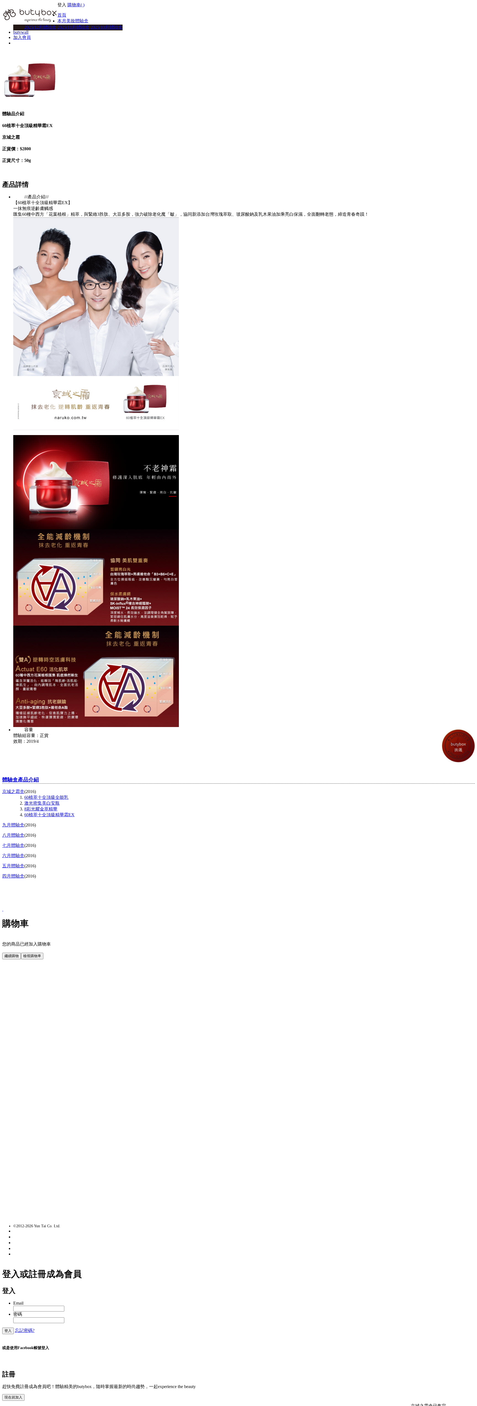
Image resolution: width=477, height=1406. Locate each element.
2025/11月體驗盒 (73, 27)
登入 (8, 1331)
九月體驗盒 (13, 825)
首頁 (61, 15)
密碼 (17, 1314)
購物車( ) (75, 4)
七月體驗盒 (13, 845)
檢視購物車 (32, 956)
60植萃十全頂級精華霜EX (49, 814)
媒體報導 (26, 1242)
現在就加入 (13, 1397)
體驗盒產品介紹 (20, 780)
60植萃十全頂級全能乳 (46, 797)
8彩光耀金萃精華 (40, 809)
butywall (20, 32)
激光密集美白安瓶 (42, 803)
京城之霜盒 (13, 791)
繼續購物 (11, 956)
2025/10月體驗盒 (107, 27)
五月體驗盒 (13, 865)
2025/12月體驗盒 (40, 27)
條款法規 (26, 1248)
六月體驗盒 (13, 855)
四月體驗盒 (13, 876)
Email (18, 1303)
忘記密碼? (25, 1330)
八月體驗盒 (13, 835)
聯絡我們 (26, 1236)
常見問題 (26, 1231)
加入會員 (22, 37)
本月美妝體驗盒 (72, 21)
